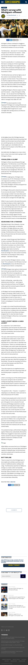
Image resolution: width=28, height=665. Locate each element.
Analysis (12, 481)
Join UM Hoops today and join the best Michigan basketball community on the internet (12, 561)
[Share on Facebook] (7, 39)
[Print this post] (14, 39)
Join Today (14, 565)
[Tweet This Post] (10, 39)
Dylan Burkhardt (12, 15)
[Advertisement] (14, 125)
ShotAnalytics (5, 250)
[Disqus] (14, 532)
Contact (7, 661)
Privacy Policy (16, 659)
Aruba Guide (22, 661)
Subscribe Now (6, 557)
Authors (24, 659)
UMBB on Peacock (6, 659)
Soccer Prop (14, 661)
